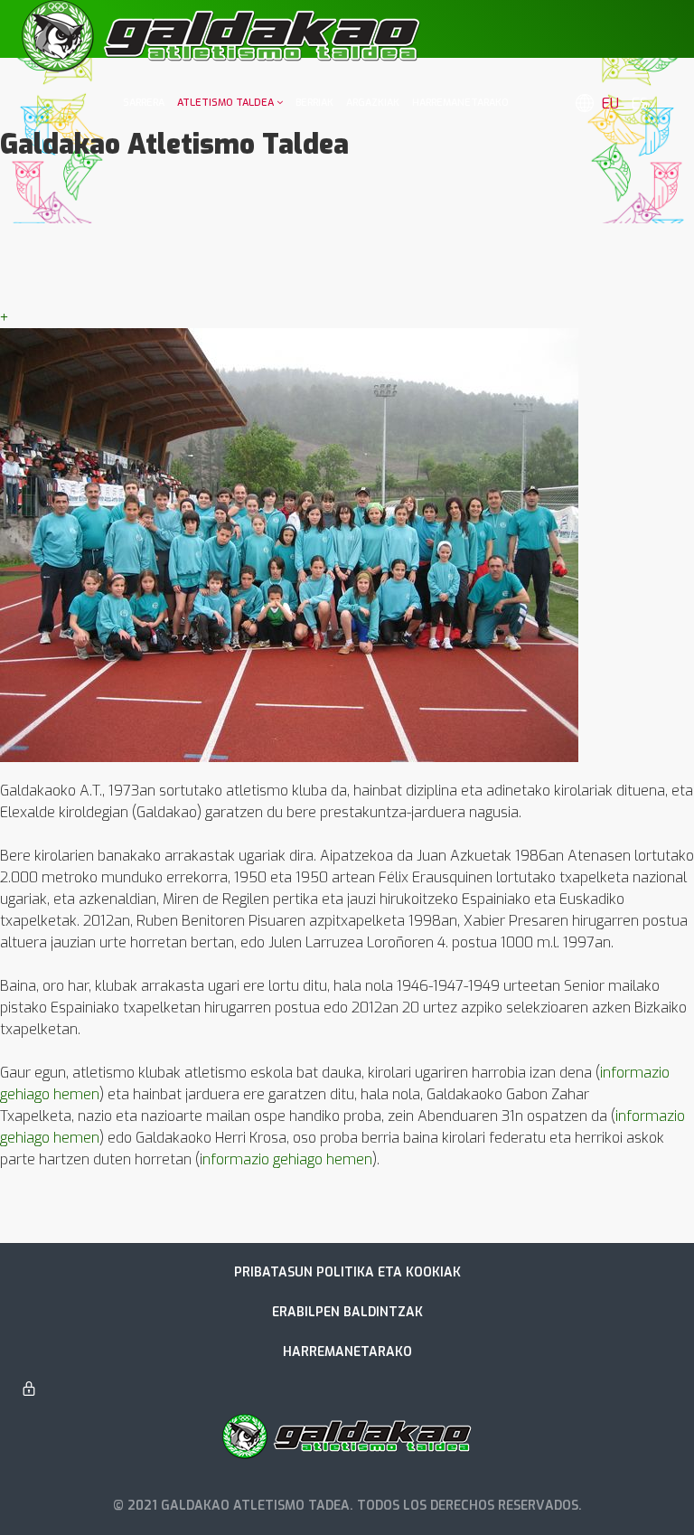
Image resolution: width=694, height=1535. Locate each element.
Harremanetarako (347, 1352)
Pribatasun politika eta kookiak (347, 1272)
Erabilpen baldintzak (347, 1312)
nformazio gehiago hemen (287, 1159)
